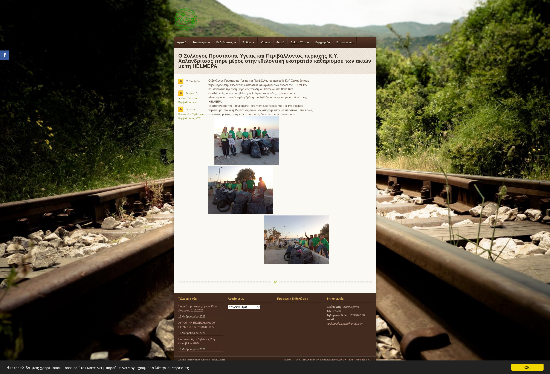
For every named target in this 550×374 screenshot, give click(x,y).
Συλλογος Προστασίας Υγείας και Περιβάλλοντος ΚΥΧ (191, 113)
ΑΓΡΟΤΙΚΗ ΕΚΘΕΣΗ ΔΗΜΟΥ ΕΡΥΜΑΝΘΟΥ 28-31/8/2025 (197, 325)
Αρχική (181, 42)
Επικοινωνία (344, 42)
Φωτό (280, 42)
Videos (265, 42)
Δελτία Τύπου (300, 42)
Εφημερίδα (322, 42)
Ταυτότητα (198, 44)
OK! (527, 367)
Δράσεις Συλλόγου (188, 98)
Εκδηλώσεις (223, 44)
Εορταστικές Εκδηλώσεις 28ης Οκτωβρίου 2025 (197, 341)
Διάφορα (190, 93)
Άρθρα (245, 44)
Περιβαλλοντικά (187, 102)
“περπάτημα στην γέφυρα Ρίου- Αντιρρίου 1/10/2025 (197, 308)
